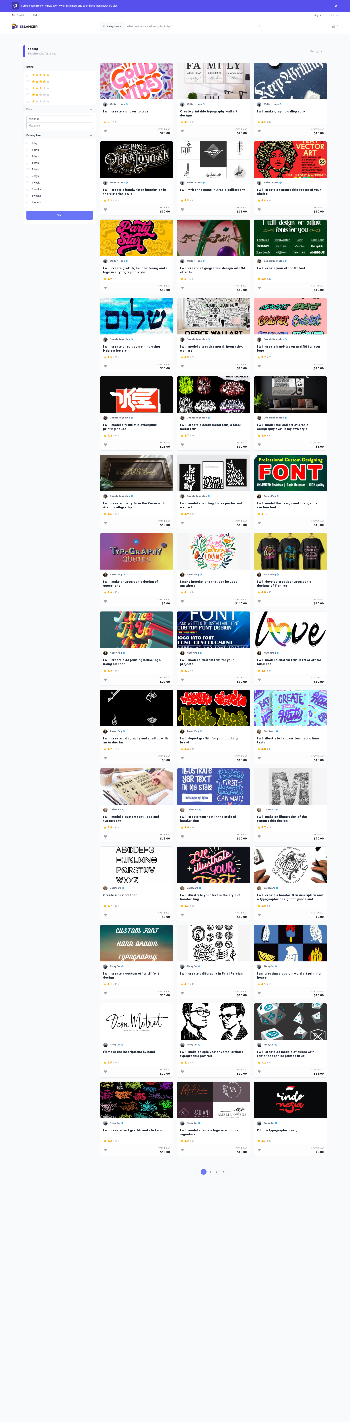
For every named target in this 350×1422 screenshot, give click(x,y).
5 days (35, 170)
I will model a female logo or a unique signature (209, 1132)
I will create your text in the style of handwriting (208, 819)
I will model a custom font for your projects (207, 662)
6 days (35, 176)
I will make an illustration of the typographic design (282, 819)
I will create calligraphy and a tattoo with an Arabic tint (135, 740)
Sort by (314, 51)
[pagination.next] (230, 1172)
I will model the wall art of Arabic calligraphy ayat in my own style (283, 427)
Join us (334, 15)
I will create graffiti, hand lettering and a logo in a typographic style (135, 270)
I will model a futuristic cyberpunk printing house (130, 427)
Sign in (318, 15)
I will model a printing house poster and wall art (211, 505)
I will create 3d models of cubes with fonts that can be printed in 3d (286, 1054)
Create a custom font (120, 895)
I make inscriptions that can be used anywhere (208, 584)
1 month (36, 202)
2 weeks (36, 189)
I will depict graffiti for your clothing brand (209, 740)
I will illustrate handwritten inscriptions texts (288, 740)
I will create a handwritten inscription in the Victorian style (134, 192)
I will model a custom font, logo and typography (131, 819)
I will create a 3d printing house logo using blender (132, 662)
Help (35, 15)
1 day (35, 143)
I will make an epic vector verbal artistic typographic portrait (211, 1054)
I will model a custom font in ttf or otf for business (289, 662)
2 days (35, 150)
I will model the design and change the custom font (287, 505)
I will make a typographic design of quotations (130, 584)
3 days (35, 156)
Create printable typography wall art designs (208, 113)
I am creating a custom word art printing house (289, 975)
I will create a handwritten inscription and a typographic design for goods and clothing (290, 897)
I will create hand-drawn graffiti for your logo (288, 348)
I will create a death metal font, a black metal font (211, 427)
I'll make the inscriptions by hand (129, 1052)
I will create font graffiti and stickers (132, 1130)
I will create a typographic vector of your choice (289, 192)
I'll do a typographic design (278, 1130)
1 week (36, 183)
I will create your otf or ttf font (281, 268)
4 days (35, 163)
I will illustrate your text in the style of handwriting (210, 897)
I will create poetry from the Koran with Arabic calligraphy (134, 505)
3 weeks (36, 196)
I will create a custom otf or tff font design (131, 975)
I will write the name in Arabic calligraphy (212, 190)
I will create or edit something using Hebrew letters (131, 348)
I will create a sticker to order (126, 112)
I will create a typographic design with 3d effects (212, 270)
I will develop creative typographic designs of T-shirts (284, 584)
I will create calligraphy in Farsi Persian (211, 974)
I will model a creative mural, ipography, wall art (211, 348)
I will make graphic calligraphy (281, 112)
